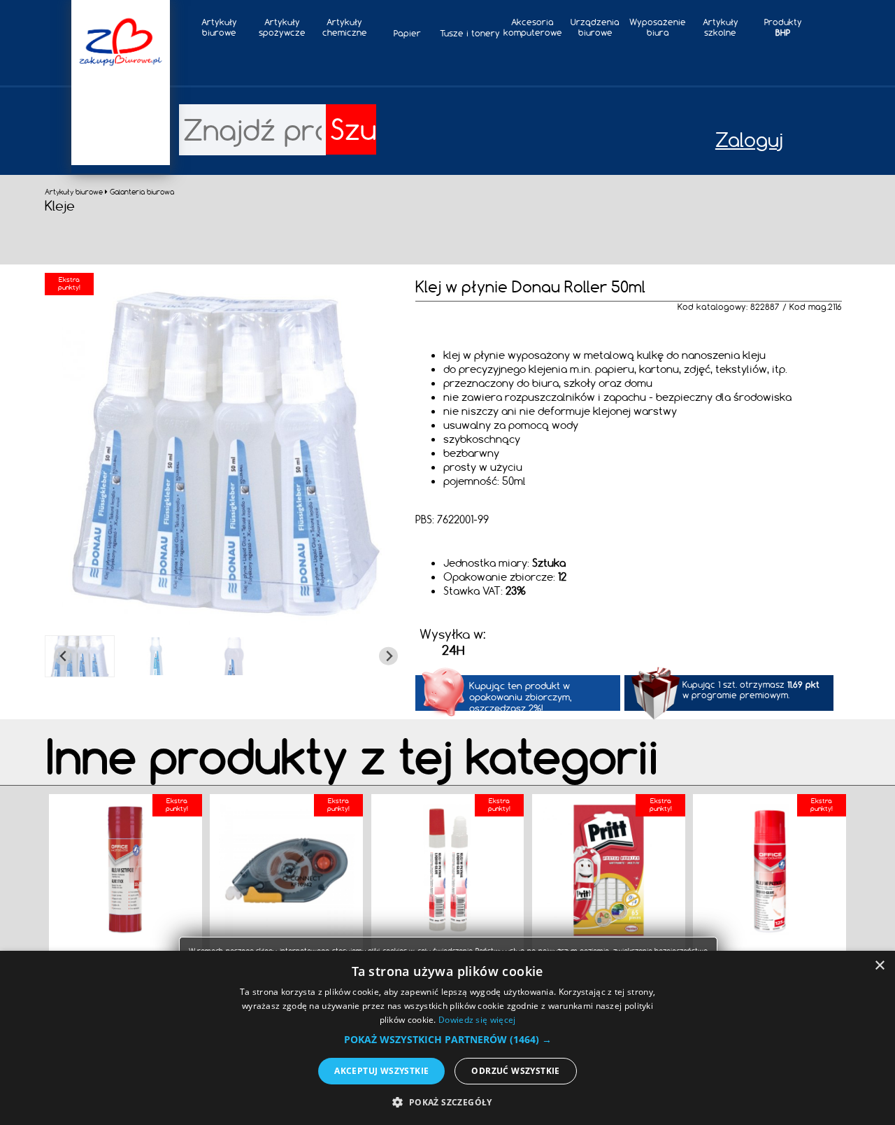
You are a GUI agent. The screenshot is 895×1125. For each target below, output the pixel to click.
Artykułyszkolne (720, 27)
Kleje (60, 205)
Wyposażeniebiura (657, 27)
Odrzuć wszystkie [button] (515, 1071)
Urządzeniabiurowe (595, 27)
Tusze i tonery (470, 33)
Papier (407, 33)
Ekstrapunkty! (177, 804)
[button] (80, 656)
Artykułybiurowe (219, 27)
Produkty (783, 27)
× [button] (879, 966)
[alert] (447, 1038)
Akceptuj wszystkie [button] (381, 1071)
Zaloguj (749, 139)
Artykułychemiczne (344, 27)
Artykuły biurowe (75, 192)
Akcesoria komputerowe (532, 27)
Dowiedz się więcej (476, 1020)
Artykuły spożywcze (282, 27)
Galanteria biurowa (142, 192)
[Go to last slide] (63, 655)
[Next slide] (388, 655)
